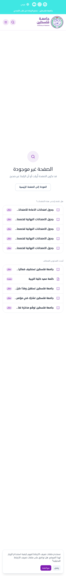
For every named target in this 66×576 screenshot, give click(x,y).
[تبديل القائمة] (6, 22)
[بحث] (13, 22)
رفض (56, 567)
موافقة (46, 567)
